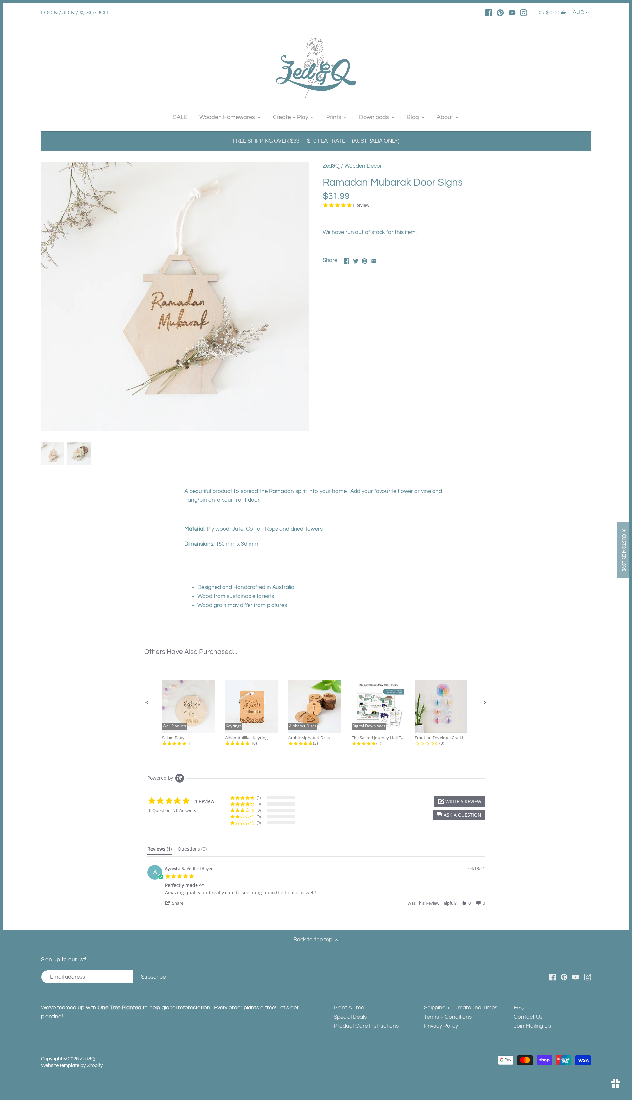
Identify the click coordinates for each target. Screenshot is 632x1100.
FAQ (519, 1008)
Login (49, 13)
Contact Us (528, 1017)
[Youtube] (512, 12)
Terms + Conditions (448, 1017)
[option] (52, 453)
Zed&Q (331, 166)
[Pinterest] (500, 12)
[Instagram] (523, 12)
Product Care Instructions (366, 1026)
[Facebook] (488, 12)
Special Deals (350, 1017)
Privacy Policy (441, 1026)
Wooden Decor (363, 166)
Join (68, 13)
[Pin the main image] (364, 260)
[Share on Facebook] (346, 260)
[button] (147, 703)
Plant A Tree (349, 1008)
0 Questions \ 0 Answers (172, 810)
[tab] (159, 850)
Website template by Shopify (72, 1065)
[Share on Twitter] (355, 260)
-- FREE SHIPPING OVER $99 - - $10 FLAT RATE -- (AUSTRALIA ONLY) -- (316, 141)
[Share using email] (374, 260)
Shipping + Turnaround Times (460, 1008)
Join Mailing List (533, 1026)
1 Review (360, 205)
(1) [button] (259, 797)
